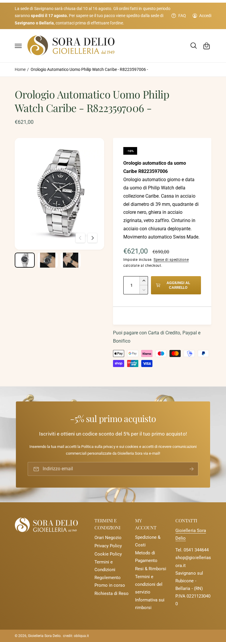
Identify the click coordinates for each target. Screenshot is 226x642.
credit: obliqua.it (76, 636)
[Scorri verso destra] (92, 238)
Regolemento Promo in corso (109, 581)
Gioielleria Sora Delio (44, 636)
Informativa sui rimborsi (149, 604)
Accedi (205, 15)
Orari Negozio (108, 537)
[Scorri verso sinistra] (80, 238)
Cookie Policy (108, 554)
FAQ (182, 15)
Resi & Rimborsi (150, 568)
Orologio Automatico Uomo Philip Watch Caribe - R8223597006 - (89, 69)
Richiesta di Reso (111, 593)
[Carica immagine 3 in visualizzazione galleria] (71, 260)
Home (20, 69)
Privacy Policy (108, 545)
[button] (18, 45)
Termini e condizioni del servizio (148, 584)
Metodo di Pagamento (146, 557)
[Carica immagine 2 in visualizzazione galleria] (48, 260)
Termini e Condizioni (104, 566)
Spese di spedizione (171, 260)
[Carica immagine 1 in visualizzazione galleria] (25, 260)
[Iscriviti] (191, 469)
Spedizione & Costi (147, 541)
